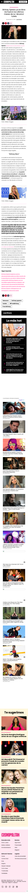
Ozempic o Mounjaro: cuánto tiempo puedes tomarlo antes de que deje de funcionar (15, 340)
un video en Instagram (7, 247)
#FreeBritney (14, 303)
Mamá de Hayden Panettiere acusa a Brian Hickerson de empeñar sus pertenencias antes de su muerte (12, 791)
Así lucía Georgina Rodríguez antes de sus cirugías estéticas (13, 735)
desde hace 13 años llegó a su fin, (15, 45)
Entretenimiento (14, 7)
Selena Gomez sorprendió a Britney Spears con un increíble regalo (13, 280)
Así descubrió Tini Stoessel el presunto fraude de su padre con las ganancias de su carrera (12, 762)
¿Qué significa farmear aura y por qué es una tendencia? (14, 370)
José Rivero (19, 19)
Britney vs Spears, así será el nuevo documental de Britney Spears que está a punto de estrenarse (13, 284)
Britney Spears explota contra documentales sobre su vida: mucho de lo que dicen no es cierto (13, 276)
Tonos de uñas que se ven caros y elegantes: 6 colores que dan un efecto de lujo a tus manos (14, 356)
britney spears (17, 300)
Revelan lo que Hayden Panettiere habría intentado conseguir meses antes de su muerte (12, 819)
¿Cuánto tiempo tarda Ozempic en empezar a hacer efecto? (15, 348)
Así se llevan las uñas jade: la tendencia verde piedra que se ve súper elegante (15, 364)
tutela (5, 303)
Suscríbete (23, 1)
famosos (6, 300)
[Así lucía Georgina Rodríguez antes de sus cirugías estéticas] (14, 723)
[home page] (9, 2)
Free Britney (7, 306)
